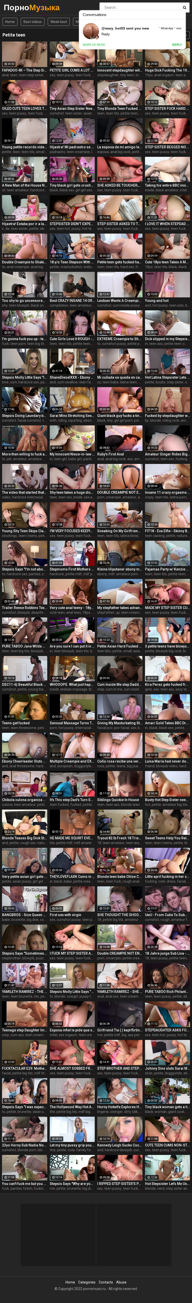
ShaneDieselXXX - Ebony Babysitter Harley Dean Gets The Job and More (72, 377)
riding (62, 420)
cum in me (114, 689)
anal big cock (120, 152)
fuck (5, 344)
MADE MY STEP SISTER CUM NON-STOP (167, 608)
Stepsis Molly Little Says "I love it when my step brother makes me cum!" (24, 377)
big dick (32, 920)
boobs (161, 382)
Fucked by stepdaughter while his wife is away (167, 416)
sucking (140, 1150)
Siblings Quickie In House (118, 800)
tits (52, 843)
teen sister (73, 113)
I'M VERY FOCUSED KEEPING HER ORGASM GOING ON (72, 531)
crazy (149, 497)
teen (14, 75)
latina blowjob (131, 536)
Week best (58, 22)
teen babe (110, 382)
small (127, 651)
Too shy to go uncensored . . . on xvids (24, 301)
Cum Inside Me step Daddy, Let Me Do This (119, 685)
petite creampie (85, 881)
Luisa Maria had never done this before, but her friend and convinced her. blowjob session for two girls (167, 761)
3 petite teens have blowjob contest (167, 646)
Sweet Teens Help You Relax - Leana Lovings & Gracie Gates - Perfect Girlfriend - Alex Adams (167, 838)
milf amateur (84, 843)
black (54, 190)
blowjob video (167, 766)
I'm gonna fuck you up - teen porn (24, 339)
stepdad (142, 75)
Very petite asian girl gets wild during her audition (24, 877)
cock (43, 920)
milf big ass (87, 1112)
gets (148, 689)
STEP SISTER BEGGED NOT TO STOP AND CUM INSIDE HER (167, 147)
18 (99, 843)
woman (161, 1112)
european (64, 766)
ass (130, 459)
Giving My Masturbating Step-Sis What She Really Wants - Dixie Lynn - (119, 723)
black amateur (167, 190)
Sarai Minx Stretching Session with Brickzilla (72, 416)
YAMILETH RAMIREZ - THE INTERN (24, 992)
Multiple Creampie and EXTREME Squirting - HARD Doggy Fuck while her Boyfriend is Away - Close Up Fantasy (72, 761)
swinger (116, 1112)
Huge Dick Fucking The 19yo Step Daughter (167, 70)
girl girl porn (123, 420)
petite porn (136, 344)
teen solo (176, 305)
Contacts (106, 1282)
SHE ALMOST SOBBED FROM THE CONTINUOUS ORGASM (72, 1068)
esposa (103, 152)
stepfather (105, 612)
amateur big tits (175, 805)
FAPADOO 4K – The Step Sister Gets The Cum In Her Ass (24, 70)
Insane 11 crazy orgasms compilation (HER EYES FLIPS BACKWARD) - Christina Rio (167, 492)
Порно (17, 7)
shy (5, 305)
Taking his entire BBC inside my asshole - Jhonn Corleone (167, 185)
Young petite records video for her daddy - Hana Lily (24, 147)
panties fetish (21, 1188)
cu (99, 382)
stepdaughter (108, 75)
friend (149, 766)
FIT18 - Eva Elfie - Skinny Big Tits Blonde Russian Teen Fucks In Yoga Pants (167, 531)
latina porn (178, 497)
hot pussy (160, 305)
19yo (149, 75)
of (4, 190)
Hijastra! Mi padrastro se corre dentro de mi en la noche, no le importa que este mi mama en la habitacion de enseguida (72, 147)
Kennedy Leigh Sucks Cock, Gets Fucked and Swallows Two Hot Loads (119, 1145)
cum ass (17, 1035)
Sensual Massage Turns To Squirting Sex (72, 723)
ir (3, 229)
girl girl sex (84, 190)
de (8, 229)
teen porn (18, 344)
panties (89, 459)
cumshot (57, 113)
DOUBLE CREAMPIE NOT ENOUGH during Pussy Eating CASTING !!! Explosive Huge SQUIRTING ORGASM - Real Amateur (119, 492)
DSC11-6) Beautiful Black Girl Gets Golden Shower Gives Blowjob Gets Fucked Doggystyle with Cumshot (24, 685)
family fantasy (87, 1150)
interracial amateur (90, 728)
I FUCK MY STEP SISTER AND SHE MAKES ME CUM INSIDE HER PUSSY (72, 953)
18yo (149, 267)
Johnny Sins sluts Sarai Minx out (167, 1068)
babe (68, 881)
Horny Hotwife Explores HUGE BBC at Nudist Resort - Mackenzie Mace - (119, 1107)
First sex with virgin (65, 915)
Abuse (121, 1282)
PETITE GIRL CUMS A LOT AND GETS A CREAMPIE (72, 70)
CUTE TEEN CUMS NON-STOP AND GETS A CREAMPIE (167, 1145)
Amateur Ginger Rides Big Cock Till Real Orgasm (167, 454)
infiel (53, 1035)
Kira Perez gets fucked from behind (167, 685)
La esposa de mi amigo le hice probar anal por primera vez (119, 147)
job (9, 459)
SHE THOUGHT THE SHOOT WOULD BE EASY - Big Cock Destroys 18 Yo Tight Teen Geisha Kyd (119, 915)
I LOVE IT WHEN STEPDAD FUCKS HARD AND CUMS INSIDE (167, 224)
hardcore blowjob (118, 1150)
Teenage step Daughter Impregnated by (24, 1030)
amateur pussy (40, 459)
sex (52, 75)
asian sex (40, 1112)
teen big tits (36, 344)
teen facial (87, 382)
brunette (18, 920)
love (5, 382)
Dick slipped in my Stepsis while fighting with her (167, 339)
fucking (181, 459)
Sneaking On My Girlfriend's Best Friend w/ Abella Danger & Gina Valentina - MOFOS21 (119, 531)
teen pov (89, 920)
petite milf (74, 574)
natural (182, 536)
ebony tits (91, 420)
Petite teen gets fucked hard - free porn (119, 262)
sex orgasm (68, 1035)
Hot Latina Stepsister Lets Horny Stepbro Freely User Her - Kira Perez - (167, 377)
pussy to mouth (92, 996)
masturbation (71, 267)
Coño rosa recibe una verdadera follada (119, 761)
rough (165, 920)
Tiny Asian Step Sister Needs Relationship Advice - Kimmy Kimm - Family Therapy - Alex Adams (72, 109)
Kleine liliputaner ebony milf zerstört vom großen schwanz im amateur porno (119, 569)
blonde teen (130, 805)
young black (37, 689)
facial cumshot (29, 420)
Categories (87, 1282)
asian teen (141, 651)
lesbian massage (73, 689)
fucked (75, 805)
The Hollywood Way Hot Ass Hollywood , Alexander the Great (72, 1107)
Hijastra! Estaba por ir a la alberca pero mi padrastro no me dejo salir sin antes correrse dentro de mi (24, 224)
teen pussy (65, 75)
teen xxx (65, 497)
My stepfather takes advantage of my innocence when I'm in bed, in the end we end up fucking (119, 608)
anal (5, 75)
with (53, 420)
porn (137, 420)
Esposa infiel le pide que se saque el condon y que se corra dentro (72, 1030)
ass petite (136, 1035)
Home (10, 22)
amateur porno (128, 574)
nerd (160, 1188)
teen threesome (23, 728)
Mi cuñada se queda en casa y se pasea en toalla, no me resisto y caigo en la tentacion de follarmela (119, 377)
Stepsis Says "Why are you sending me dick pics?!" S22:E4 (72, 1184)
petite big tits (113, 920)
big (185, 651)
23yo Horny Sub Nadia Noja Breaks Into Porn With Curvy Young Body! (24, 1145)
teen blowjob (19, 305)
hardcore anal (47, 766)
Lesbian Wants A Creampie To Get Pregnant (119, 301)
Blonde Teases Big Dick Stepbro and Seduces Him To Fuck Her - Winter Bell (24, 838)
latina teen (128, 382)
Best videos (33, 22)
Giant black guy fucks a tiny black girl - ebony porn (119, 416)
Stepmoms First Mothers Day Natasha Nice (72, 569)
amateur (43, 152)
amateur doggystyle (140, 920)
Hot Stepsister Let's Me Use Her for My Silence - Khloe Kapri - (167, 1184)
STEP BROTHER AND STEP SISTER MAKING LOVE (119, 1068)
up (118, 612)
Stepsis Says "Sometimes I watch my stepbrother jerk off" (24, 953)
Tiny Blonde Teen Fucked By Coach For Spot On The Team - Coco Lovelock (119, 109)
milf (111, 574)
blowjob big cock (169, 651)
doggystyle (82, 766)
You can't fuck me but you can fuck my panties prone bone (24, 1184)
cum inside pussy (126, 305)
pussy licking (46, 958)
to (3, 267)
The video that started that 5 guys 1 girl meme (24, 492)
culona (7, 805)
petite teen (129, 113)
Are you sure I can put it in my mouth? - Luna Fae (72, 646)
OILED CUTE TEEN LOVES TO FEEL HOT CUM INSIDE (24, 109)
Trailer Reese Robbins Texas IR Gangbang (24, 608)
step (100, 689)
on (187, 382)
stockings (9, 536)
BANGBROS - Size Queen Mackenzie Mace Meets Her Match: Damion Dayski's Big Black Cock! (24, 915)
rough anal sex (134, 881)
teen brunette (21, 996)
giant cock (176, 1112)
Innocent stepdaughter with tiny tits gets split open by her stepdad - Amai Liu (119, 70)
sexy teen (183, 689)
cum (13, 382)
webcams (91, 267)
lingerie (103, 1112)
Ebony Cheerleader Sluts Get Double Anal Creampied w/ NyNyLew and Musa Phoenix (24, 761)
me (99, 1035)
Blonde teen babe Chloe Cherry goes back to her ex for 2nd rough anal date (119, 877)
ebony (102, 574)
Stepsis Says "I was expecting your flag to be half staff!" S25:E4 (24, 1107)
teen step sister (31, 75)
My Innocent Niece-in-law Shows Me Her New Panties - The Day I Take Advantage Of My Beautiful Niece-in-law (72, 454)
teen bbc (104, 651)
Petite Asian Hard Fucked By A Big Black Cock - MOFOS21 (119, 646)
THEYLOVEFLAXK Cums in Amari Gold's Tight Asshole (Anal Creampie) (72, 877)
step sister (175, 382)
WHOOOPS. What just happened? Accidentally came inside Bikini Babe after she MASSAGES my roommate (72, 685)
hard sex (127, 267)
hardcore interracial (27, 497)
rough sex (28, 843)
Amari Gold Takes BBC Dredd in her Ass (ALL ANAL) (167, 723)
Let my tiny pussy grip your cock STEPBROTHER (72, 1145)
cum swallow (67, 382)
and (148, 305)
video (6, 497)
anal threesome (22, 766)
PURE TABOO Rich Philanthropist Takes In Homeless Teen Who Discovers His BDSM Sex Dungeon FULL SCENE (167, 992)
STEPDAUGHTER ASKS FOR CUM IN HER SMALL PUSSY (167, 1030)
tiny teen (127, 75)
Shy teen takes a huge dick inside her (72, 492)
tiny (110, 420)
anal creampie (18, 267)
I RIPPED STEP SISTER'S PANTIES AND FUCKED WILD (119, 1184)
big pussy (134, 766)
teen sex (167, 459)
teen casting (154, 536)
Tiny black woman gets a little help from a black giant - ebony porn (167, 1107)
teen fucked (59, 805)
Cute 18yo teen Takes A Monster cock (167, 262)
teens (121, 766)
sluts (148, 1073)
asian (88, 113)
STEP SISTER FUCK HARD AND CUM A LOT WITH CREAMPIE (167, 109)
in (146, 344)
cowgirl (72, 996)
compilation (59, 305)
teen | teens (27, 536)
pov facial (121, 728)
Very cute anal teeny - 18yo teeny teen (72, 608)
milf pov (89, 574)
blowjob (24, 612)
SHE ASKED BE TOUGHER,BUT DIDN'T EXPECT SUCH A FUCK (119, 185)
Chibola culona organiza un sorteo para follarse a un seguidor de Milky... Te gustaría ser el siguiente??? (24, 800)
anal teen (73, 612)
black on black (42, 305)
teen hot (63, 229)
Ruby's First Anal (110, 454)
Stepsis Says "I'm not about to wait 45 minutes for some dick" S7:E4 (24, 569)
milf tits (40, 1073)
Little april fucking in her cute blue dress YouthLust (167, 877)
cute (161, 881)
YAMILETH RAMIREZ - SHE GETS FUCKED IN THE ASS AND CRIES (119, 992)
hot (142, 229)
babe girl (75, 459)
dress (171, 881)
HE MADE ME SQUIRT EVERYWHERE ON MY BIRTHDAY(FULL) (72, 838)
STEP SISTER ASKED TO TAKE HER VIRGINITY (119, 224)
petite (6, 152)
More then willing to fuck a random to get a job (24, 454)
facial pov (104, 728)
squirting (75, 420)
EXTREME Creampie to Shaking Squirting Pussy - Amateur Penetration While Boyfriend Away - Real (119, 339)
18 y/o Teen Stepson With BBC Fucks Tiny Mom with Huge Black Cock (72, 262)
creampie (113, 497)
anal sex (112, 996)
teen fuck (83, 75)
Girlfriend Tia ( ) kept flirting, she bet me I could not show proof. (119, 1030)
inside (149, 190)
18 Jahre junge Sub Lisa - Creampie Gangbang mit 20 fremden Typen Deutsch (167, 953)
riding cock (170, 420)
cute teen (57, 612)
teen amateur (18, 190)
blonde (155, 420)
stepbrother (11, 958)
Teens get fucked (16, 723)
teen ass (156, 344)
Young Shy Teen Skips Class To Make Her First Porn (24, 531)
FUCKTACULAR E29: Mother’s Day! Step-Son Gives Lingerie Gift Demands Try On (24, 1068)
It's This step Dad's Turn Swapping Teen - (72, 800)
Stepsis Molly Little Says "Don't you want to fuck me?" (72, 992)
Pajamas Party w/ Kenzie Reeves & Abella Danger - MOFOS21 (167, 569)
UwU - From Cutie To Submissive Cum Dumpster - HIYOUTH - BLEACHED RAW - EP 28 (167, 915)
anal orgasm (164, 75)
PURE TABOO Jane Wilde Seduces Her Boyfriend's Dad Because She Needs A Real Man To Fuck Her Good (24, 646)
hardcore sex (28, 382)
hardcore (37, 190)
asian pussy (22, 881)
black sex (67, 190)
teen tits (112, 113)
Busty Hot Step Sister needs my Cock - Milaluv (167, 800)
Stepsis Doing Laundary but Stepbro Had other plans (24, 416)
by (147, 420)
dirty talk (131, 1112)
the (52, 1112)
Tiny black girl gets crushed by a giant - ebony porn (72, 185)
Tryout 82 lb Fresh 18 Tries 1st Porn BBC (119, 838)
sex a (88, 497)
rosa (100, 766)
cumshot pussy (114, 344)
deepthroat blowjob (46, 612)
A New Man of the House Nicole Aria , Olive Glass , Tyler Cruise (24, 185)
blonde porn (27, 1150)
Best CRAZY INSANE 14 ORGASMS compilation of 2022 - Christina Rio (72, 301)
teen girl (60, 459)
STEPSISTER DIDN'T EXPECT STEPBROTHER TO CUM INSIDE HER (72, 224)
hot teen (89, 229)
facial (181, 881)
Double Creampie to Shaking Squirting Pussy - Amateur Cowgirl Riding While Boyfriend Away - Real (24, 262)
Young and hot (156, 301)
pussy (76, 229)
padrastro (57, 152)
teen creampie (78, 152)
